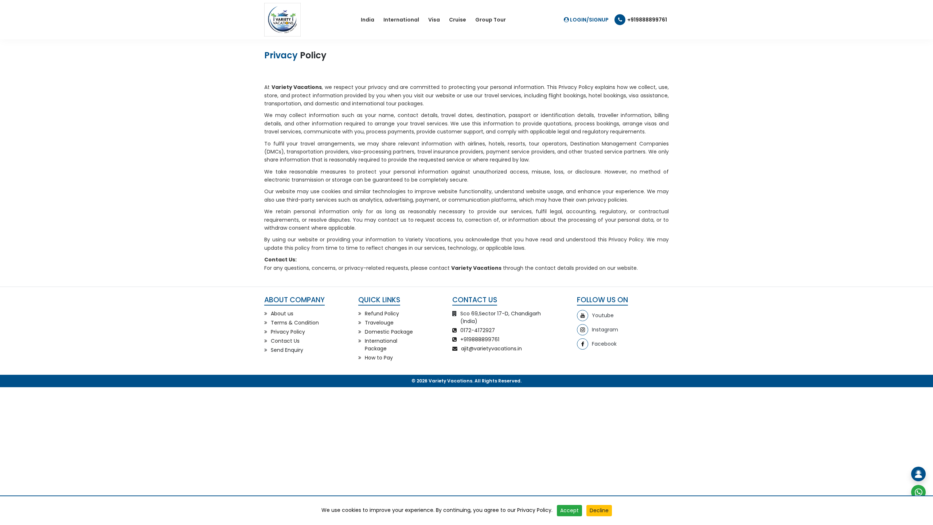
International (401, 19)
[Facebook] (582, 344)
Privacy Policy (534, 510)
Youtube (603, 315)
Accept (569, 510)
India (367, 19)
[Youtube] (582, 315)
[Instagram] (582, 329)
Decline (599, 510)
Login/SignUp (589, 19)
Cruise (457, 19)
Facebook (604, 343)
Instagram (605, 329)
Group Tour (490, 19)
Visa (434, 19)
